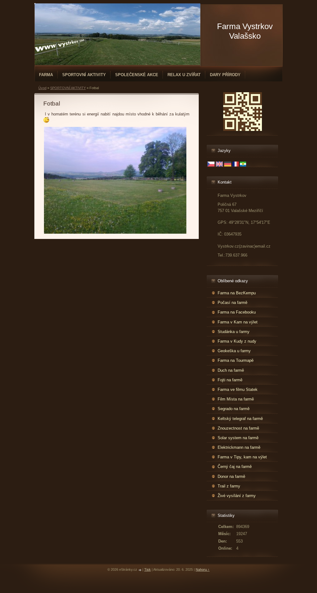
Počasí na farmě (232, 302)
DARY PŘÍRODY (225, 74)
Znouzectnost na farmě (238, 428)
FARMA (46, 74)
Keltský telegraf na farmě (240, 418)
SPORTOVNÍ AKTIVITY (84, 74)
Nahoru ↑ (203, 569)
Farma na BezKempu (237, 293)
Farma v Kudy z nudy (237, 341)
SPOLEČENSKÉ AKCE (136, 74)
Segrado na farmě (234, 408)
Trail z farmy (229, 486)
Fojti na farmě (230, 380)
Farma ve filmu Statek (238, 389)
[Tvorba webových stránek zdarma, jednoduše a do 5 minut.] (140, 570)
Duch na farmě (231, 370)
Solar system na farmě (238, 437)
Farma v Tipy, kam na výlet (242, 457)
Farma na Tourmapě (236, 360)
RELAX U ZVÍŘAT (184, 74)
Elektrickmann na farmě (239, 447)
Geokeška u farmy (234, 350)
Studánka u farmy (234, 331)
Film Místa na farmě (236, 399)
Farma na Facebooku (237, 312)
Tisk (147, 569)
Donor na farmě (231, 476)
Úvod (42, 88)
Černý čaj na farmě (235, 466)
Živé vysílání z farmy (237, 495)
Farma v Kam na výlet (238, 322)
